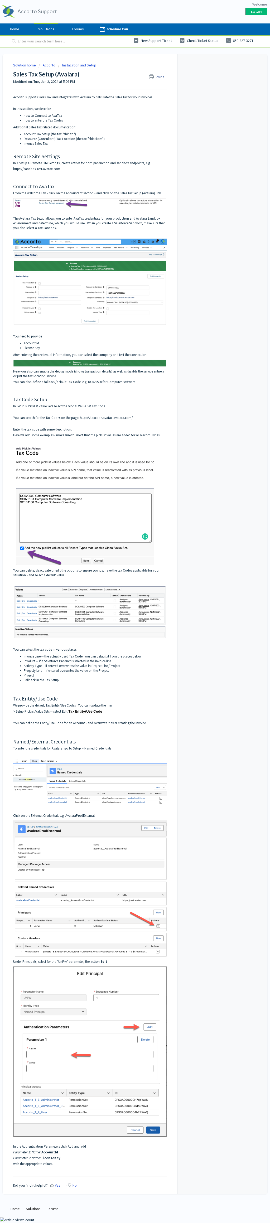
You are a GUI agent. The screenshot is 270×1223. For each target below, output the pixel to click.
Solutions (46, 29)
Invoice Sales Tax (36, 143)
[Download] (125, 561)
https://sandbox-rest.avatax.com (36, 169)
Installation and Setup (79, 65)
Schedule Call (117, 29)
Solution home (25, 65)
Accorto (49, 65)
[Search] (14, 41)
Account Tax (32, 134)
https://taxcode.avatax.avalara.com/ (106, 417)
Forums (78, 29)
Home (14, 29)
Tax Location (65, 139)
